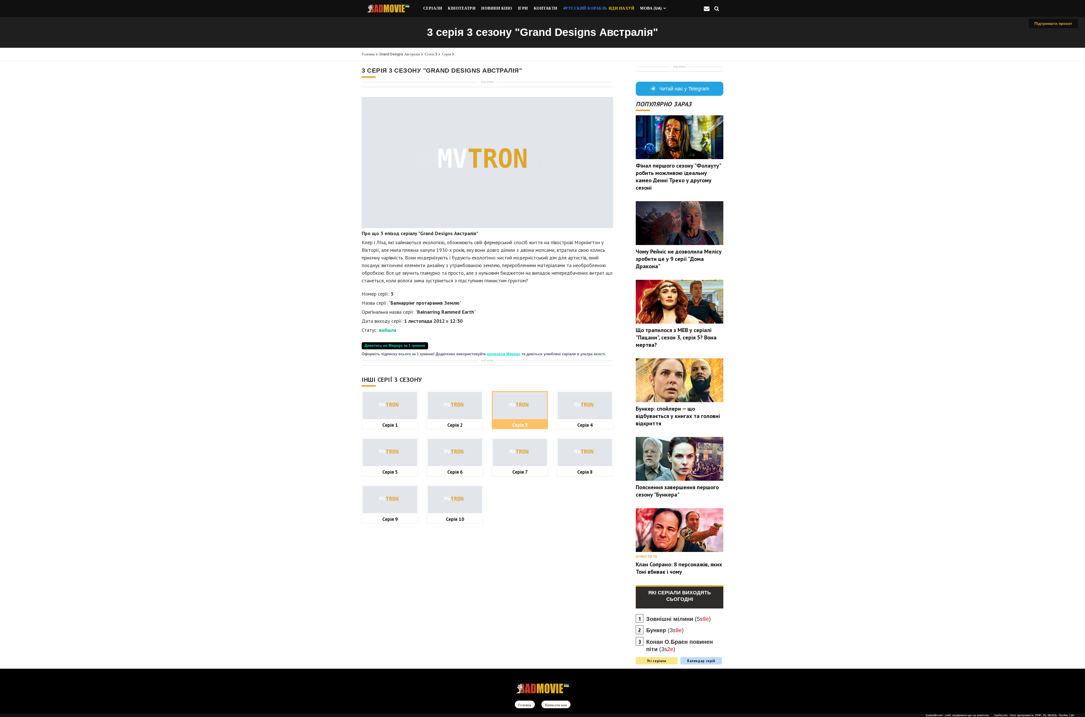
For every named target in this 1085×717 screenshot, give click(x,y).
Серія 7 (520, 472)
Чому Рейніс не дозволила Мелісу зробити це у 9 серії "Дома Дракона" (679, 259)
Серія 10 (455, 519)
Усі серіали (656, 660)
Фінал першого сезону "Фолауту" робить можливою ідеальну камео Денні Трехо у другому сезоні (678, 176)
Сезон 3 (431, 54)
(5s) (678, 619)
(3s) (665, 630)
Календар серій (701, 660)
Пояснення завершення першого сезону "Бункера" (677, 491)
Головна (368, 54)
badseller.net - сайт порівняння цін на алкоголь (957, 715)
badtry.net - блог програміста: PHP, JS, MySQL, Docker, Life (1034, 715)
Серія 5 (390, 472)
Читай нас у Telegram (684, 89)
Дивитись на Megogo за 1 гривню (394, 346)
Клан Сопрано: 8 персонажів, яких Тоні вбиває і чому (679, 568)
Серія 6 (455, 472)
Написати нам (556, 705)
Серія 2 (455, 425)
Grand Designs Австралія (399, 54)
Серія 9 (390, 519)
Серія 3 (448, 54)
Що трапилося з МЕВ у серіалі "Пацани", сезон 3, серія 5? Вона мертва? (676, 337)
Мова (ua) (651, 8)
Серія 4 (585, 425)
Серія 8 (585, 472)
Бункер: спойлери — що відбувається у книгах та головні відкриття (678, 416)
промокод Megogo (504, 354)
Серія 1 (390, 425)
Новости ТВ (646, 556)
